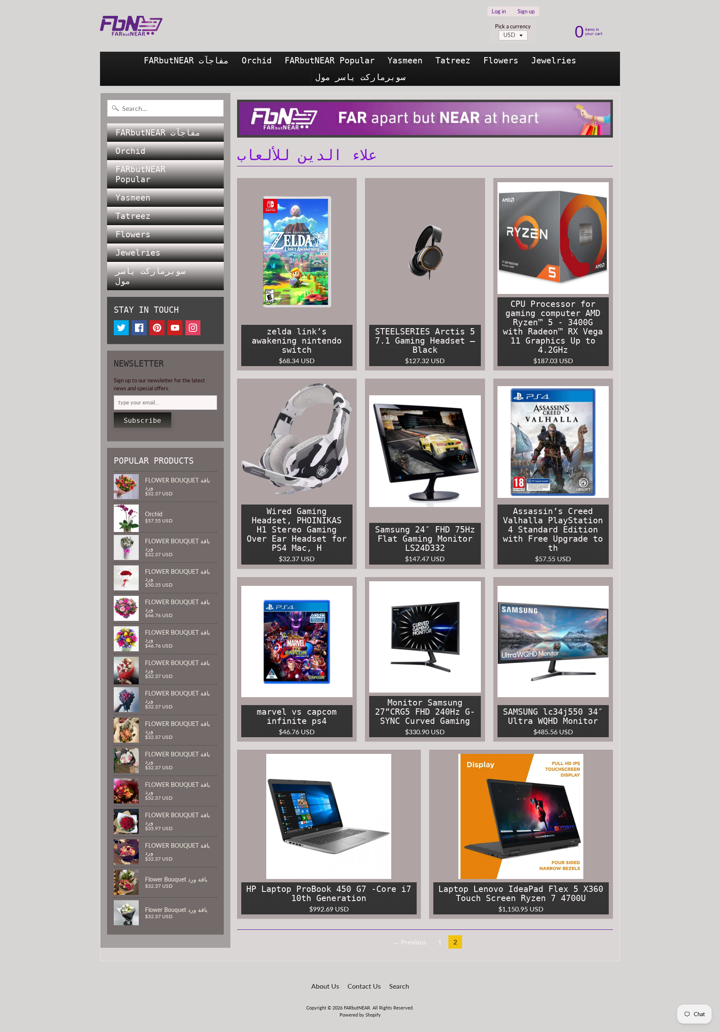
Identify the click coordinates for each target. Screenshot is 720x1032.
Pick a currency (513, 26)
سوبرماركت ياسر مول (360, 77)
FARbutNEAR (357, 1007)
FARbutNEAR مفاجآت (186, 60)
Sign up (526, 11)
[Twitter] (121, 327)
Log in (499, 11)
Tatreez (452, 60)
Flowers (500, 60)
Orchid (257, 60)
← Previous (409, 942)
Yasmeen (405, 60)
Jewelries (553, 60)
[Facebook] (139, 327)
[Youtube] (175, 327)
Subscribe (142, 420)
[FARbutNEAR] (131, 26)
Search (399, 986)
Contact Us (364, 986)
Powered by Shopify (360, 1014)
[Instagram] (192, 327)
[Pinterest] (157, 327)
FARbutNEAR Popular (330, 60)
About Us (325, 986)
